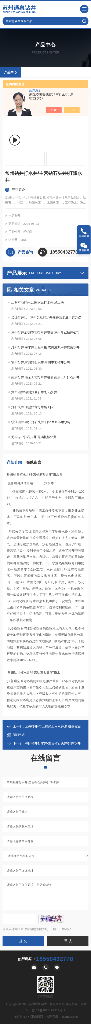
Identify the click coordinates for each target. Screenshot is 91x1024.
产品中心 (10, 72)
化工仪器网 (35, 1016)
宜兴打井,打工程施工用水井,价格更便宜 (53, 726)
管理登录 (52, 1016)
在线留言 (33, 462)
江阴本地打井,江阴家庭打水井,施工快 (37, 302)
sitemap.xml (70, 1016)
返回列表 (19, 735)
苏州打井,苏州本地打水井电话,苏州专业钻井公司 (45, 332)
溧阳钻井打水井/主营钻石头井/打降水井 (53, 743)
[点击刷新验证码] (51, 919)
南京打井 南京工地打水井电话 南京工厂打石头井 (45, 377)
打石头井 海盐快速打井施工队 (32, 407)
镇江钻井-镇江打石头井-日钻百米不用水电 (40, 422)
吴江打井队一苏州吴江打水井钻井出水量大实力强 (46, 317)
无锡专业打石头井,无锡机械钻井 (34, 437)
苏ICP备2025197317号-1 (48, 1010)
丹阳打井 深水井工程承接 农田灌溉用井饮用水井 (45, 347)
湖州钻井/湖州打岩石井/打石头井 (34, 392)
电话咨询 (84, 236)
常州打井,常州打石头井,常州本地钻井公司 (40, 362)
